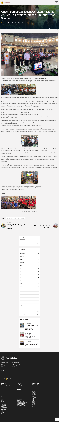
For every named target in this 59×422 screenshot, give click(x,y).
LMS (33, 396)
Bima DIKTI (34, 394)
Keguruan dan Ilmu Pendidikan (6, 384)
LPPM (2, 410)
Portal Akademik (35, 384)
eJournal (33, 385)
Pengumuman (23, 305)
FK (20, 280)
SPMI (33, 399)
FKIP (21, 283)
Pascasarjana (23, 302)
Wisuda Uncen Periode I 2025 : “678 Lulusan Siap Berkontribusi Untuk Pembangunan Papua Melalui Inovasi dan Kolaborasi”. (18, 226)
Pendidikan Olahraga (20, 401)
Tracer (33, 400)
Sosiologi (18, 400)
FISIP (21, 277)
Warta (21, 311)
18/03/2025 (9, 222)
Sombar (33, 401)
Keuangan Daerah (20, 399)
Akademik (22, 256)
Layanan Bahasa (4, 407)
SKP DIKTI (34, 393)
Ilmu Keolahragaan (4, 394)
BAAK (2, 399)
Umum (21, 308)
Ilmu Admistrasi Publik (20, 397)
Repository (34, 397)
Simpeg (33, 398)
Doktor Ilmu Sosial (20, 384)
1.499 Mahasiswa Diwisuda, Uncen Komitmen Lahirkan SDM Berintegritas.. (31, 344)
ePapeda (33, 402)
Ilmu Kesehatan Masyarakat (21, 396)
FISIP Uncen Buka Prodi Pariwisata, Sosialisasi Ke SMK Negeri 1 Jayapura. (42, 226)
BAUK (2, 400)
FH (20, 271)
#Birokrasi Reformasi (11, 218)
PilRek (33, 407)
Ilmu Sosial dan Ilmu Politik (5, 385)
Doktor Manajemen (20, 386)
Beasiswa (22, 262)
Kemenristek (22, 299)
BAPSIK (2, 401)
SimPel (33, 406)
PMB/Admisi (34, 387)
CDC (21, 265)
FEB (20, 268)
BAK (2, 398)
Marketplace (34, 404)
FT (20, 293)
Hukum (2, 386)
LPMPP (2, 411)
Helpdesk (34, 405)
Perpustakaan (3, 405)
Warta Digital (22, 314)
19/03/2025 (50, 224)
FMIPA (21, 289)
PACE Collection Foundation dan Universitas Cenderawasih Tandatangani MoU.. (31, 327)
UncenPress (3, 412)
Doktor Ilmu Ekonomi (20, 387)
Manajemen (19, 391)
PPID (2, 413)
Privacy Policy (46, 419)
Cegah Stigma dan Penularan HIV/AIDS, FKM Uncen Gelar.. (31, 336)
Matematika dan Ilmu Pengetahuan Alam (7, 389)
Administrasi (22, 253)
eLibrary (33, 386)
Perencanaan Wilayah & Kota (21, 403)
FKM (21, 286)
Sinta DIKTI (34, 392)
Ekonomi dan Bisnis (4, 387)
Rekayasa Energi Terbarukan (21, 405)
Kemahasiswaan (23, 296)
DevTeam (36, 419)
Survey (33, 408)
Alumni (21, 259)
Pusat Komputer (4, 404)
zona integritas (21, 218)
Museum (2, 406)
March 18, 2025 (15, 22)
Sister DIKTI (34, 391)
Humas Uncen (7, 22)
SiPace (33, 403)
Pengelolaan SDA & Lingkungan (22, 402)
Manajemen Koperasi (20, 404)
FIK (20, 274)
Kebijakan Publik (19, 398)
